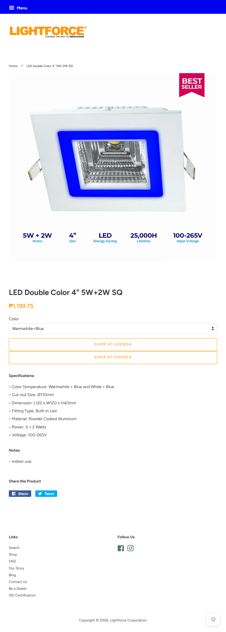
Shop (13, 554)
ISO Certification (22, 595)
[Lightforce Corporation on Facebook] (120, 550)
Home (13, 66)
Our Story (16, 568)
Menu (21, 8)
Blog (12, 575)
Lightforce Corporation (128, 620)
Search (14, 548)
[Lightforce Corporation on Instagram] (130, 550)
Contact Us (18, 582)
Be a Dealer (18, 588)
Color (14, 318)
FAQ (12, 561)
